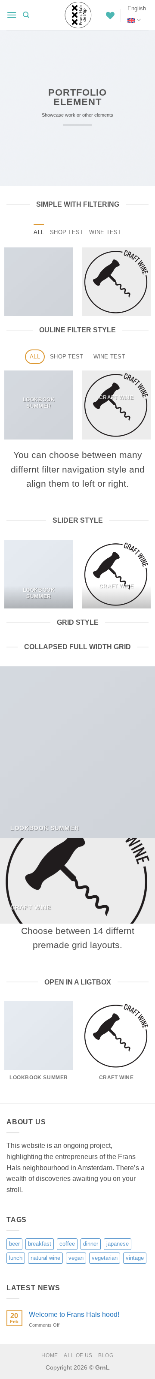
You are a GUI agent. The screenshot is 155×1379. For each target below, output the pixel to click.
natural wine (45, 1258)
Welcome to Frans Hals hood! (74, 1314)
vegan (76, 1258)
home (49, 1355)
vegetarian (105, 1258)
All (39, 232)
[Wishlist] (110, 15)
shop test (66, 232)
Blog (105, 1355)
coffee (67, 1243)
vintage (135, 1258)
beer (14, 1243)
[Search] (26, 15)
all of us (78, 1355)
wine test (105, 232)
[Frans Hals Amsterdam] (77, 15)
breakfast (39, 1243)
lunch (15, 1258)
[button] (11, 14)
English (136, 8)
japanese (117, 1243)
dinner (90, 1243)
